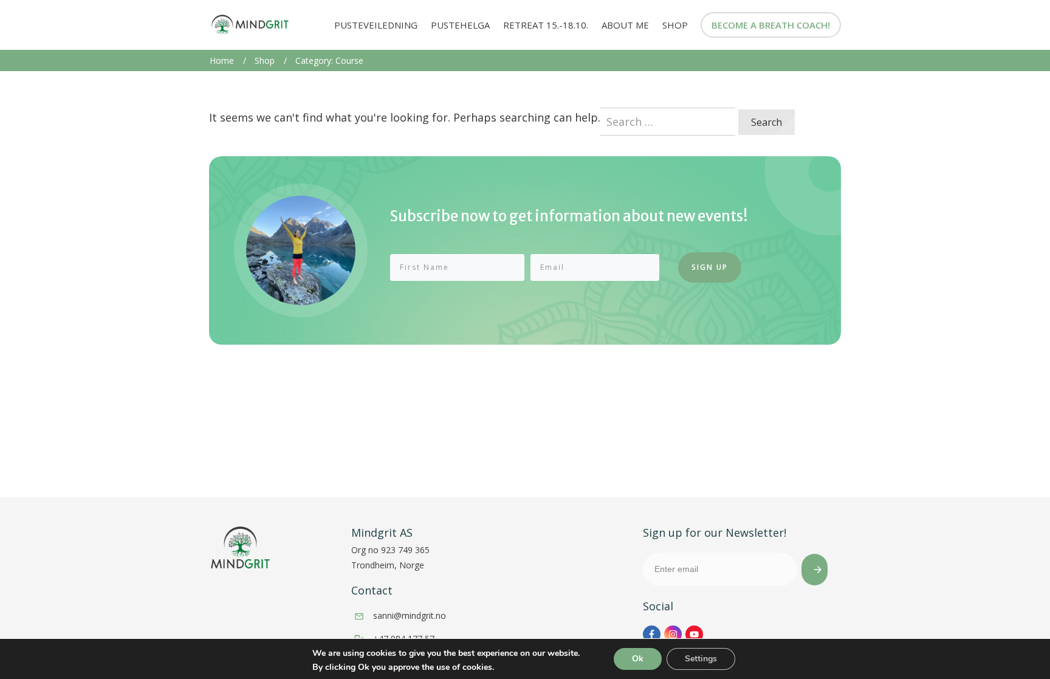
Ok (637, 658)
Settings (701, 658)
